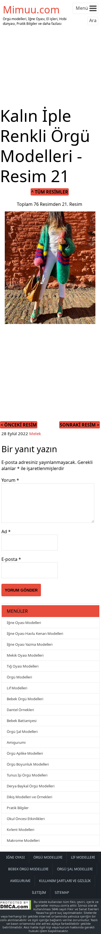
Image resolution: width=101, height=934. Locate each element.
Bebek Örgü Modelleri (25, 698)
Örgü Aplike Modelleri (25, 753)
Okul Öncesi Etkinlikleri (26, 818)
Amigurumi (16, 742)
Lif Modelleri (17, 687)
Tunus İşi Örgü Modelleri (27, 775)
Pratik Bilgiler (18, 807)
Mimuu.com (31, 9)
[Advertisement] (50, 66)
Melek (35, 433)
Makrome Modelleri (23, 840)
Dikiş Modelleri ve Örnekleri (29, 796)
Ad (6, 531)
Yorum (10, 480)
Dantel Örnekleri (20, 709)
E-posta (11, 559)
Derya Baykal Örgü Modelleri (30, 785)
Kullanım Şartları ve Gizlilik (65, 880)
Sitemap (62, 892)
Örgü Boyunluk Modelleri (28, 764)
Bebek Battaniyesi (21, 720)
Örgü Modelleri (19, 677)
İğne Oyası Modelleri (24, 622)
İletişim (39, 892)
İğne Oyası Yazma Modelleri (29, 644)
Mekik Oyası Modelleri (25, 655)
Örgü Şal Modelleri (22, 731)
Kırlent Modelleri (20, 829)
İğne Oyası (15, 857)
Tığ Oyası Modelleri (22, 666)
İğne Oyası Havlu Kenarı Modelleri (35, 633)
